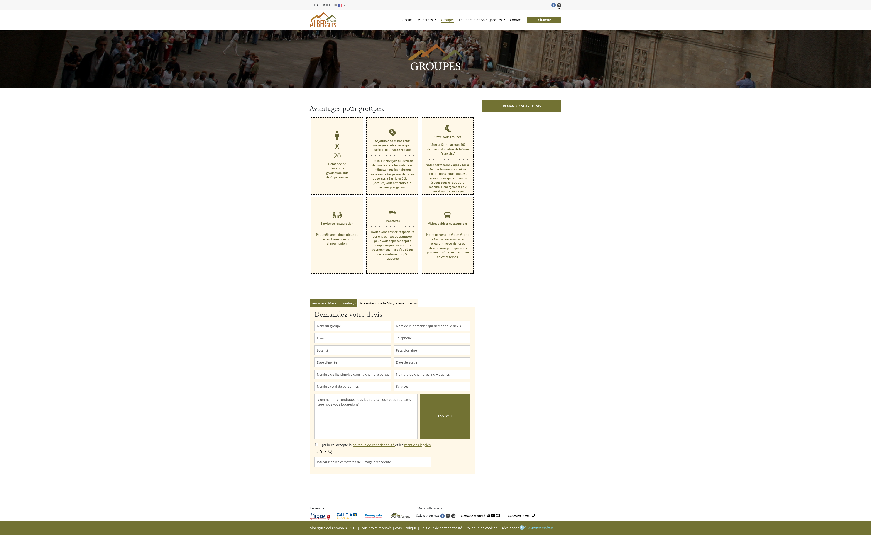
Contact (516, 19)
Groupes (447, 19)
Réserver (544, 20)
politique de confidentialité (373, 445)
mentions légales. (417, 445)
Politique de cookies (481, 527)
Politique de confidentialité (441, 527)
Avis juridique (406, 527)
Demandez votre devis (522, 106)
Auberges (426, 19)
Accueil (407, 19)
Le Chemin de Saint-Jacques (481, 19)
